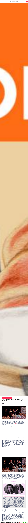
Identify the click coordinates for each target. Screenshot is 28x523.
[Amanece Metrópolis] (14, 1)
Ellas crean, (7, 512)
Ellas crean (14, 423)
